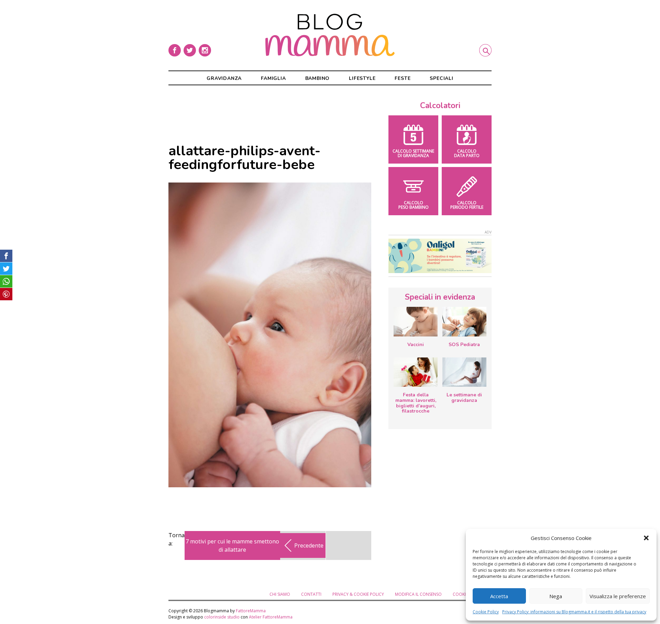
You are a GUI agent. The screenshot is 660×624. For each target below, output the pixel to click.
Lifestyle (362, 78)
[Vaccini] (416, 321)
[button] (646, 537)
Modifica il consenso (418, 594)
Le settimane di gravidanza (464, 398)
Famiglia (273, 78)
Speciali (441, 78)
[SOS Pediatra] (464, 321)
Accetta (499, 596)
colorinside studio (222, 617)
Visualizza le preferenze (618, 596)
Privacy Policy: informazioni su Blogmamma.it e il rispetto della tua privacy (574, 612)
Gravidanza (224, 78)
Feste (402, 78)
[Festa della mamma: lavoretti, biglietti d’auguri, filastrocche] (416, 372)
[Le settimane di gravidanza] (464, 372)
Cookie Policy (486, 612)
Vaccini (415, 344)
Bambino (317, 78)
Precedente (308, 545)
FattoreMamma (251, 611)
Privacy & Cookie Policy (358, 594)
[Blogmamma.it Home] (330, 35)
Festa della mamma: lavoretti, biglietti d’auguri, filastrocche (415, 403)
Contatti (311, 594)
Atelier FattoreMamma (271, 617)
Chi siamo (280, 594)
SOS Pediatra (464, 344)
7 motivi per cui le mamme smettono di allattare (232, 545)
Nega (555, 596)
